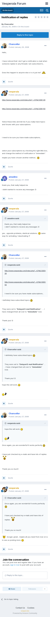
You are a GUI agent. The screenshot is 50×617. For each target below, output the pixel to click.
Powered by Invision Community (25, 613)
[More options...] (45, 45)
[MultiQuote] (4, 82)
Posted (19, 47)
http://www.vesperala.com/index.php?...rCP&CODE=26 (23, 100)
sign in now (14, 565)
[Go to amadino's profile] (4, 178)
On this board (23, 27)
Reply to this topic (25, 35)
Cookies (30, 608)
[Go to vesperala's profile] (4, 93)
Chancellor (9, 24)
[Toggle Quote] (6, 218)
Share (12, 589)
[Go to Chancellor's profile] (4, 45)
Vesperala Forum (14, 3)
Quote (10, 82)
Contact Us (20, 608)
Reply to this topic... (15, 575)
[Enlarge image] (44, 73)
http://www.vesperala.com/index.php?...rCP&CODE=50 (23, 109)
